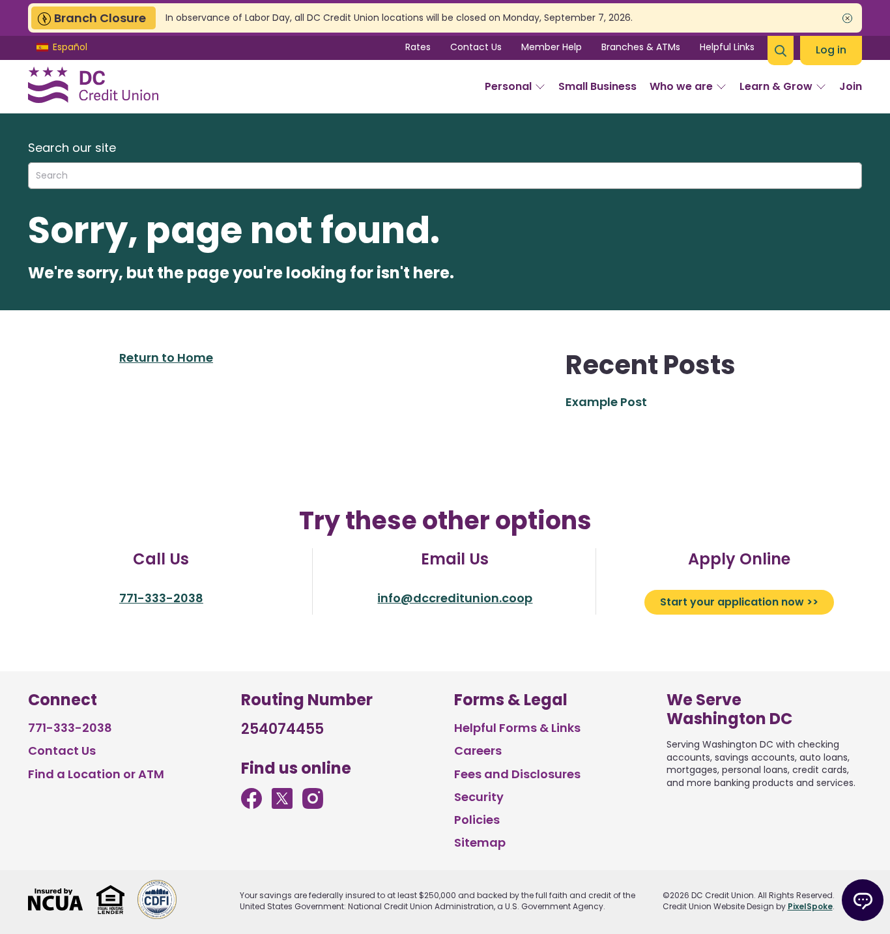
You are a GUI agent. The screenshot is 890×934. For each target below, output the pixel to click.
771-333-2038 (161, 598)
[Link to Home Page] (93, 86)
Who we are (681, 86)
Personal (508, 86)
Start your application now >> (739, 601)
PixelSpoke (810, 906)
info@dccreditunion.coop (454, 598)
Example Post (606, 402)
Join (850, 86)
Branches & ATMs (640, 46)
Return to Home (166, 357)
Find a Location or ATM (96, 774)
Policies (477, 819)
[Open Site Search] (781, 50)
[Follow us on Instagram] (312, 804)
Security (479, 797)
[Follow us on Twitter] (282, 804)
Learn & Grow (775, 86)
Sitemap (480, 842)
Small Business (597, 86)
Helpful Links (727, 46)
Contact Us (476, 46)
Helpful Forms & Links (517, 728)
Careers (478, 750)
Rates (418, 46)
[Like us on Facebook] (251, 804)
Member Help (551, 46)
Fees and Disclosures (517, 774)
